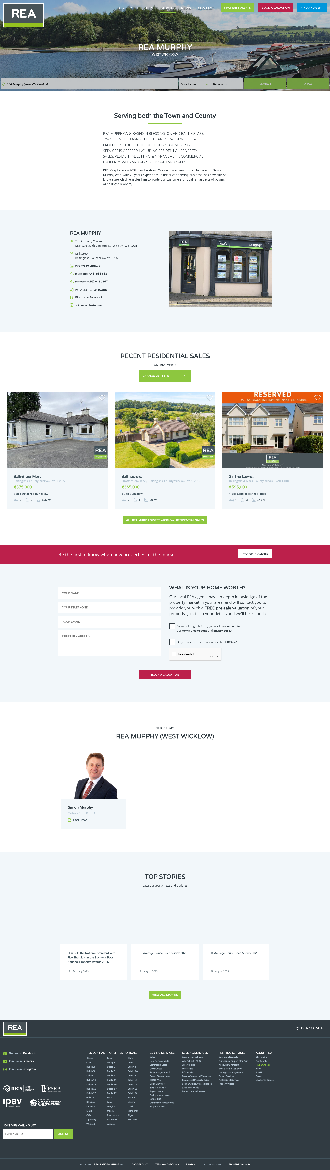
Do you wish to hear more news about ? (207, 642)
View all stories (165, 995)
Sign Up (63, 1134)
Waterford (112, 1119)
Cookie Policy (140, 1164)
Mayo (89, 1111)
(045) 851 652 (91, 273)
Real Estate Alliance (106, 1164)
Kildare (131, 1097)
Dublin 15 (132, 1084)
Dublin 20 (91, 1093)
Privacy (190, 1164)
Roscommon (113, 1115)
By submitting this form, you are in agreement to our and (208, 628)
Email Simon (80, 820)
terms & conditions (194, 630)
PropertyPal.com (239, 1164)
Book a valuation (276, 7)
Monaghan (133, 1111)
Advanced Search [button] (314, 82)
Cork (88, 1062)
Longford (111, 1106)
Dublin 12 (132, 1080)
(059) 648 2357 (91, 281)
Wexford (90, 1124)
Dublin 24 (132, 1093)
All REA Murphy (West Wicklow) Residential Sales (165, 520)
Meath (110, 1111)
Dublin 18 (132, 1089)
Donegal (111, 1062)
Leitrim (131, 1102)
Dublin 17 (112, 1089)
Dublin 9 (132, 1075)
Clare (130, 1058)
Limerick (90, 1106)
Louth (130, 1106)
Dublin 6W (133, 1071)
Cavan (110, 1058)
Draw (308, 84)
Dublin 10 (91, 1080)
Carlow (89, 1058)
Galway (90, 1097)
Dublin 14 (112, 1084)
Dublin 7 (90, 1075)
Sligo (130, 1115)
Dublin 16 (91, 1089)
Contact (206, 8)
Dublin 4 (132, 1067)
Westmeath (133, 1119)
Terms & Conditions (167, 1164)
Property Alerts (237, 7)
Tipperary (91, 1119)
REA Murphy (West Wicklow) (27, 84)
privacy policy (222, 630)
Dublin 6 (111, 1071)
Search (265, 84)
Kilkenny (90, 1102)
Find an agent (312, 7)
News (186, 8)
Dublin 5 (90, 1071)
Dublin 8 (111, 1075)
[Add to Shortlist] (102, 398)
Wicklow (111, 1124)
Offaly (89, 1115)
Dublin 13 (91, 1084)
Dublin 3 (111, 1067)
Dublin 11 (112, 1080)
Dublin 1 (132, 1062)
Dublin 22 (112, 1093)
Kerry (109, 1097)
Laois (109, 1102)
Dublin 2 (90, 1067)
